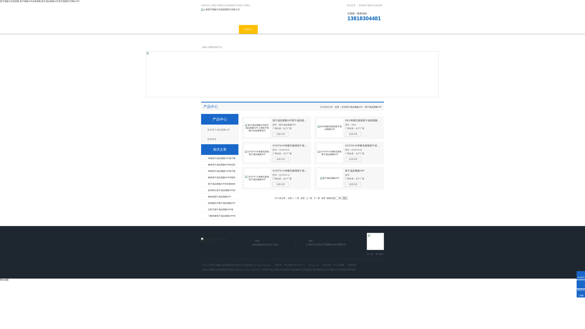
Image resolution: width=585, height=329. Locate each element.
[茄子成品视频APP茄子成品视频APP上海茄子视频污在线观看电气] (257, 128)
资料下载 (322, 29)
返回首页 (351, 5)
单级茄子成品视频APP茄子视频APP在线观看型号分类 (221, 159)
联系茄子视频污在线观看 (370, 5)
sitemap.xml (313, 265)
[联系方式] (581, 284)
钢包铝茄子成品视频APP (219, 197)
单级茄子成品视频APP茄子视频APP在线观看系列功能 (221, 172)
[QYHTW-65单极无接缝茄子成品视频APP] (330, 153)
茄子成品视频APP (373, 107)
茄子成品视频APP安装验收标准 (221, 185)
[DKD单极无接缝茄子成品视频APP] (330, 128)
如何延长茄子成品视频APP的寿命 (221, 191)
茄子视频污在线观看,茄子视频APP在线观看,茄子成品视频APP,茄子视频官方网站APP (40, 1)
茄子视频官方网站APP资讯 (276, 29)
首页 (337, 107)
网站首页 (210, 29)
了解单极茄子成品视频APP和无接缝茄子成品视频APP (221, 217)
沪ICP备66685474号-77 (294, 265)
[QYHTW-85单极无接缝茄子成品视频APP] (257, 153)
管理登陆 (352, 265)
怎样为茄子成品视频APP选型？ (220, 210)
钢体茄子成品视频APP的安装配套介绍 (221, 166)
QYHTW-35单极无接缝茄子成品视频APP (290, 170)
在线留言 (341, 29)
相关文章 (220, 149)
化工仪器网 (338, 265)
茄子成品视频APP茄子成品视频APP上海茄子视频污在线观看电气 (290, 120)
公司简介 (229, 29)
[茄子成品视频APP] (330, 178)
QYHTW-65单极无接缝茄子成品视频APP (363, 145)
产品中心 (248, 29)
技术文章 (303, 29)
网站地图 (4, 280)
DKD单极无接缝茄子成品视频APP (363, 120)
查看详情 (280, 134)
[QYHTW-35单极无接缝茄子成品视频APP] (257, 178)
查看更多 (211, 139)
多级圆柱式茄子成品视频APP (221, 203)
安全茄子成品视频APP (352, 107)
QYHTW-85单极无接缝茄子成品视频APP (290, 145)
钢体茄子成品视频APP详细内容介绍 (221, 178)
